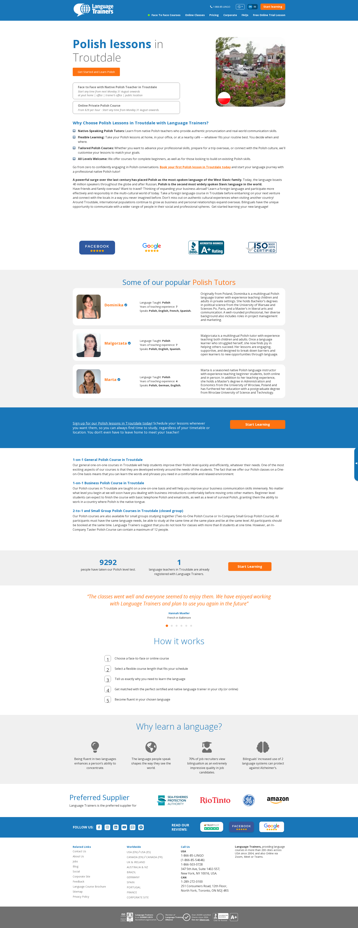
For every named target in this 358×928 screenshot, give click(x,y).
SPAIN (130, 889)
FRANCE (132, 899)
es (255, 6)
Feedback (78, 888)
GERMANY (133, 884)
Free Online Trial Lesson (269, 15)
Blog (75, 873)
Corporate (230, 15)
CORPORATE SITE (138, 904)
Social (76, 878)
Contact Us (79, 858)
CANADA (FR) (154, 864)
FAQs (245, 15)
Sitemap (78, 898)
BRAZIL (131, 879)
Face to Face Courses (166, 15)
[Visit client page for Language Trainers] (198, 924)
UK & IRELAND (136, 869)
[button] (167, 633)
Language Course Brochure (89, 893)
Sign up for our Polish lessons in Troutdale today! (112, 423)
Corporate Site (81, 883)
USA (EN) (132, 859)
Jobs (75, 868)
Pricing (214, 15)
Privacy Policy (81, 903)
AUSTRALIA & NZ (137, 874)
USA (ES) (145, 859)
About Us (78, 863)
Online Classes (195, 15)
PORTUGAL (134, 894)
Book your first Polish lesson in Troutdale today (195, 167)
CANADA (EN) (135, 864)
